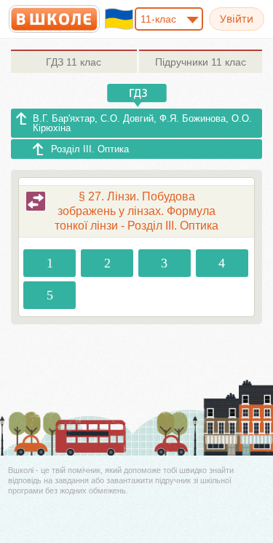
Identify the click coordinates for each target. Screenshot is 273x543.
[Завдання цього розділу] (35, 201)
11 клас (73, 62)
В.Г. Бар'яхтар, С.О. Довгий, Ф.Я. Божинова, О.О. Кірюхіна (142, 123)
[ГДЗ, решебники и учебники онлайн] (54, 19)
